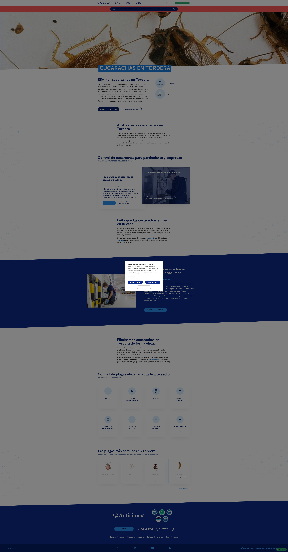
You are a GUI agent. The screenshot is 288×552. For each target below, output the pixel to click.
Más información (131, 276)
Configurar (144, 287)
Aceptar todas (152, 282)
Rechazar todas (135, 282)
